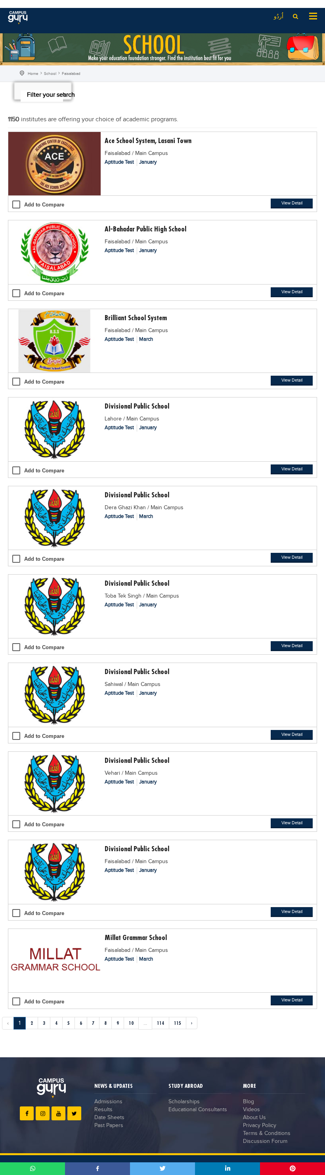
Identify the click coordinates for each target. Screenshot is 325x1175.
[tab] (43, 91)
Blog (248, 1102)
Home (33, 73)
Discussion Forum (265, 1141)
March (146, 339)
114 (160, 1023)
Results (103, 1109)
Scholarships (184, 1102)
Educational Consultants (197, 1109)
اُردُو (278, 16)
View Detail (291, 203)
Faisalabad (71, 73)
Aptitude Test (120, 162)
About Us (254, 1117)
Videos (251, 1109)
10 (131, 1023)
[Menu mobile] (313, 15)
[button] (43, 94)
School (50, 73)
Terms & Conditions (267, 1133)
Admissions (108, 1102)
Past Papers (108, 1125)
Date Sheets (109, 1117)
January (148, 162)
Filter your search (45, 95)
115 (177, 1023)
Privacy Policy (259, 1125)
